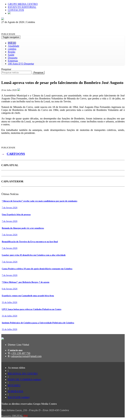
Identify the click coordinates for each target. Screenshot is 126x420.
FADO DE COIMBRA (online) (24, 379)
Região (11, 51)
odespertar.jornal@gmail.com (26, 356)
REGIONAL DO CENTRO (23, 373)
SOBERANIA (15, 391)
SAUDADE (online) (19, 397)
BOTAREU (14, 385)
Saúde (11, 54)
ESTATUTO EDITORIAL (22, 7)
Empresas (13, 60)
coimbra (12, 48)
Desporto (12, 57)
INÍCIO (12, 43)
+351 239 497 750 (20, 353)
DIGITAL (14, 415)
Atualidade (13, 46)
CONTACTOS (16, 10)
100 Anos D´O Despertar (21, 63)
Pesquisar (6, 69)
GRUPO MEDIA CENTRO (23, 4)
